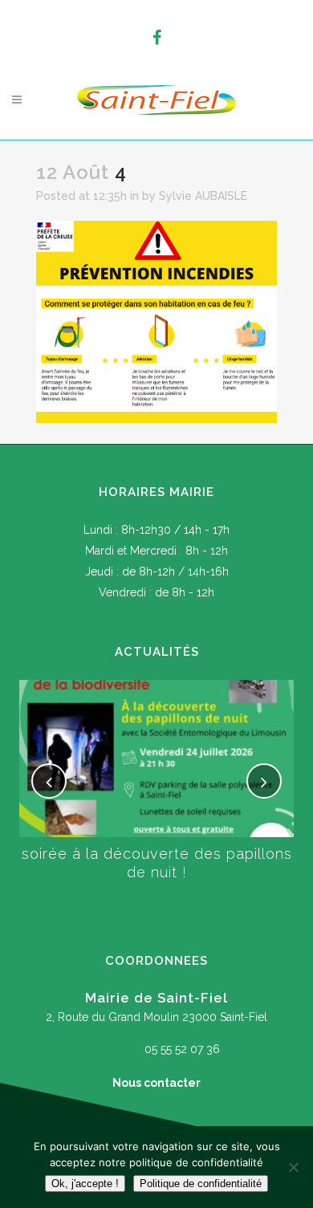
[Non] (293, 1167)
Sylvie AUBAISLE (203, 195)
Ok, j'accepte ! (85, 1183)
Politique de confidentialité (201, 1183)
